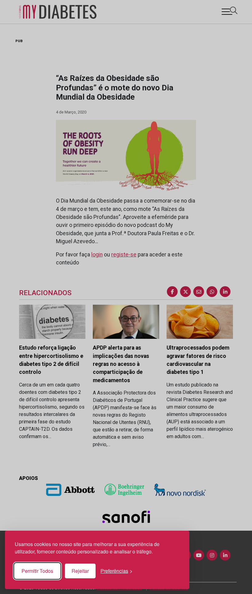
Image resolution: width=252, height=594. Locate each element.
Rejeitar (80, 570)
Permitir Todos (37, 570)
